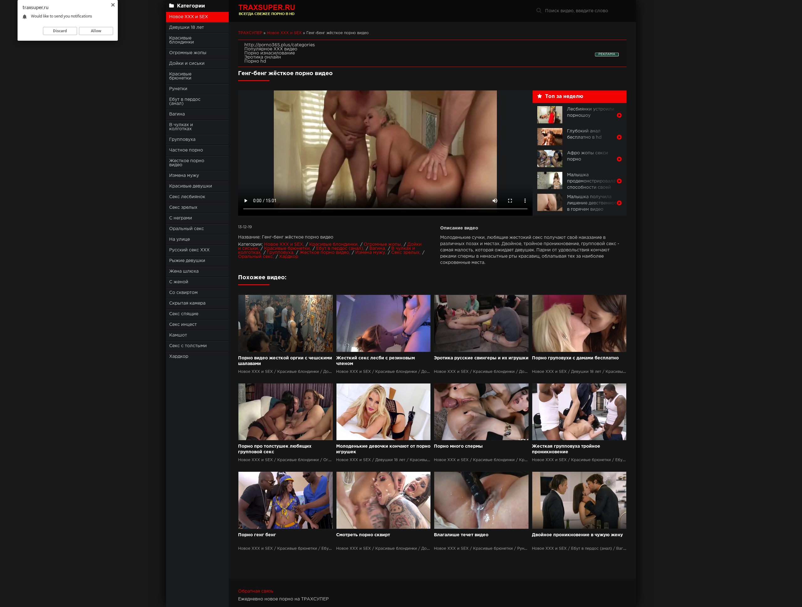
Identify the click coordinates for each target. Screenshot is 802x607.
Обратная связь (255, 591)
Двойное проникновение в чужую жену (577, 535)
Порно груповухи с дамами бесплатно (575, 358)
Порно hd (255, 61)
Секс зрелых (183, 207)
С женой (178, 282)
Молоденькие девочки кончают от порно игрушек (383, 449)
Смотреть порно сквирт (363, 535)
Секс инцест (183, 325)
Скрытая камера (187, 303)
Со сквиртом (183, 293)
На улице (179, 239)
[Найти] (539, 11)
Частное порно (186, 150)
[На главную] (277, 11)
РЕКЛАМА (606, 54)
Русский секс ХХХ (189, 250)
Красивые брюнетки (180, 76)
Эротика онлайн (262, 57)
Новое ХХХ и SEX (188, 17)
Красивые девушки (190, 186)
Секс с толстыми (188, 346)
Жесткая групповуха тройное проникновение (566, 449)
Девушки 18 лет (186, 27)
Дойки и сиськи (187, 63)
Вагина (177, 114)
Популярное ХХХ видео (270, 49)
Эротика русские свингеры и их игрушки (481, 358)
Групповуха (182, 139)
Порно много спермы (458, 446)
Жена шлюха (184, 271)
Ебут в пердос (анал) (184, 101)
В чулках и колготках (181, 127)
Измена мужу (184, 175)
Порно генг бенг (257, 535)
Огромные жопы (187, 53)
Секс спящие (183, 314)
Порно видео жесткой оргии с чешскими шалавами (285, 361)
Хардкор (178, 356)
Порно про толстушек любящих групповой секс (274, 449)
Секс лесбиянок (187, 197)
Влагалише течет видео (461, 535)
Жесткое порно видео (186, 163)
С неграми (180, 218)
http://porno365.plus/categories (279, 45)
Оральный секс (186, 229)
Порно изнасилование (269, 53)
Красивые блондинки (181, 40)
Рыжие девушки (187, 261)
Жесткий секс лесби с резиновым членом (375, 361)
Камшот (178, 335)
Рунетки (178, 89)
